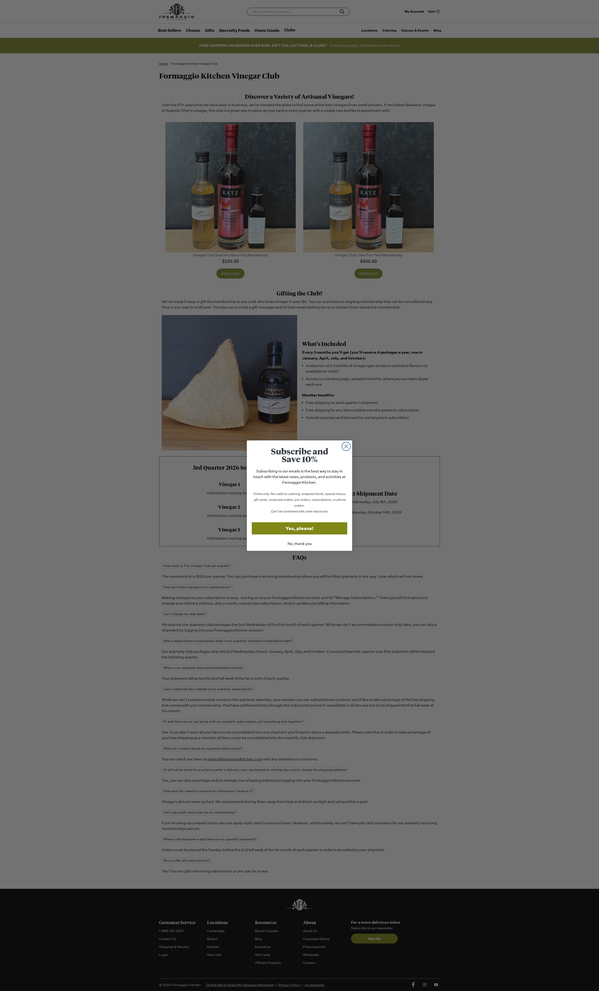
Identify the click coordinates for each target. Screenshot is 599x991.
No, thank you (300, 543)
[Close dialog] (346, 446)
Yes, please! (299, 528)
